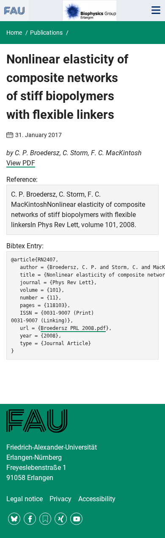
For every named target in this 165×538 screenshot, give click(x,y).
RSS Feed (45, 519)
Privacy (61, 499)
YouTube (76, 519)
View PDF (20, 163)
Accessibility (97, 499)
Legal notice (24, 499)
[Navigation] (155, 10)
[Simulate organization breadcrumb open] (14, 10)
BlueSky (14, 519)
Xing (61, 519)
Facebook (30, 519)
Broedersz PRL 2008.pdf (73, 328)
